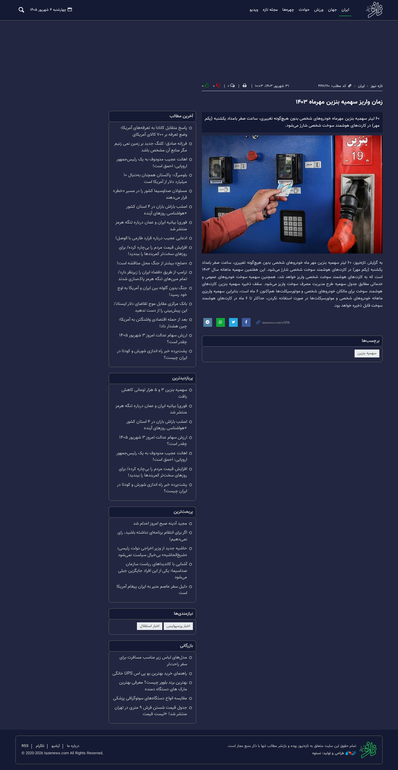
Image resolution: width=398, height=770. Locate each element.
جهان (332, 10)
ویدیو (254, 10)
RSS (25, 746)
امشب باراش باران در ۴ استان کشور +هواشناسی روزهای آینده (156, 210)
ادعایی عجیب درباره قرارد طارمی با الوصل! (151, 238)
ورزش (318, 10)
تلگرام (40, 746)
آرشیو (56, 746)
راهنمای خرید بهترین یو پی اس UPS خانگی (149, 673)
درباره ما (73, 746)
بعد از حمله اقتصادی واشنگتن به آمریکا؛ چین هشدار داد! (153, 323)
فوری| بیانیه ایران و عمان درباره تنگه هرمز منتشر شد (151, 226)
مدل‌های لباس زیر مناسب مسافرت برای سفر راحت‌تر (153, 661)
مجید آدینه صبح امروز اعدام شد (160, 523)
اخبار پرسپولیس (178, 626)
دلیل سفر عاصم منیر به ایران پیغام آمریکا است (152, 590)
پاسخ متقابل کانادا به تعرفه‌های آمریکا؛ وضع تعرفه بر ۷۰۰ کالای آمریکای (154, 131)
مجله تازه (270, 10)
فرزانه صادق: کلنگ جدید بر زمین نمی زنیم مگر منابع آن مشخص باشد (151, 147)
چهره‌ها (288, 10)
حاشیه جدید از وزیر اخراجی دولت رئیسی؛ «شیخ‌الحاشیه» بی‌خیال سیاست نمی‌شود (152, 551)
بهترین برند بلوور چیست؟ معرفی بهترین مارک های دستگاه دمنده (153, 686)
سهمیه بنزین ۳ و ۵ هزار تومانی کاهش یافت (154, 393)
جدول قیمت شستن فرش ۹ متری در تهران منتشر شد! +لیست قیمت (151, 711)
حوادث (304, 10)
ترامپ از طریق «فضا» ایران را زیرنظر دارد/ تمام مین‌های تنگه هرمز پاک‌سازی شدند (152, 275)
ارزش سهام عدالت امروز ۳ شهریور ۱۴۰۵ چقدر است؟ (153, 338)
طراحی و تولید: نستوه (328, 753)
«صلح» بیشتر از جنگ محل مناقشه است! (152, 263)
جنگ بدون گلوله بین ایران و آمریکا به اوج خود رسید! (152, 291)
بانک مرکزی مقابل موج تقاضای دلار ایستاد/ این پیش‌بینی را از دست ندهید (150, 307)
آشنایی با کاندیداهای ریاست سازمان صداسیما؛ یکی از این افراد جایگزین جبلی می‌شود (152, 571)
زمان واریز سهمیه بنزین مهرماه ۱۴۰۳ (339, 102)
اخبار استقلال (149, 626)
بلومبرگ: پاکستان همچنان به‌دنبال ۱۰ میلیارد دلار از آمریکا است (155, 178)
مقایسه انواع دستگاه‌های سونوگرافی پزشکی (150, 698)
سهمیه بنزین (367, 353)
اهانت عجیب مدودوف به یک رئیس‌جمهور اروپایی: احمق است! (151, 163)
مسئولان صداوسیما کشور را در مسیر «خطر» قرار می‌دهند (150, 194)
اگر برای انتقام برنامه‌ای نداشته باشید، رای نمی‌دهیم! (152, 536)
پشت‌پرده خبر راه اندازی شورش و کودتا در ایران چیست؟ (152, 354)
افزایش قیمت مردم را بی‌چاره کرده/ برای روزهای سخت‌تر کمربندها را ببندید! (153, 251)
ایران (345, 10)
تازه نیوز (372, 10)
